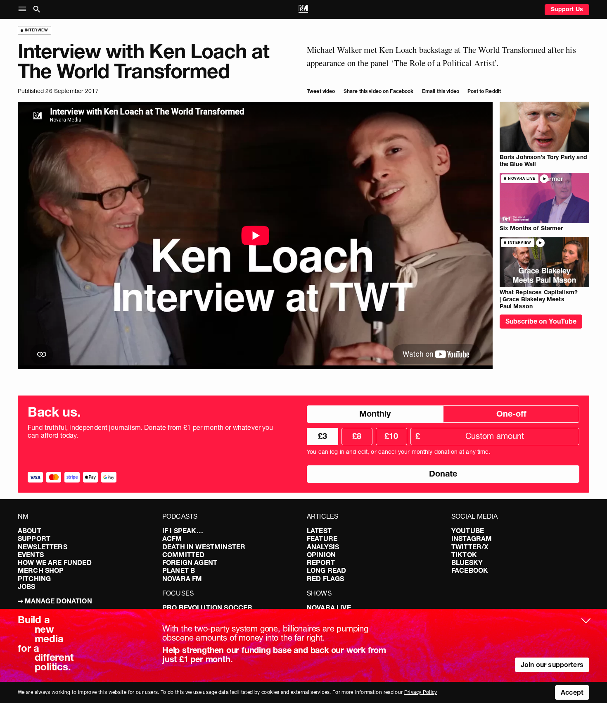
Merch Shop (41, 570)
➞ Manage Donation (55, 601)
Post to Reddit (484, 91)
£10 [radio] (391, 436)
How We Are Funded (55, 562)
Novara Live (329, 607)
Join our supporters (552, 664)
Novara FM (182, 578)
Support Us (567, 9)
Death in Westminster (203, 547)
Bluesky (467, 562)
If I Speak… (182, 531)
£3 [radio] (322, 436)
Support (34, 538)
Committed (183, 554)
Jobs (27, 586)
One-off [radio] (511, 414)
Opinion (321, 554)
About (29, 531)
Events (31, 554)
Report (321, 562)
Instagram (471, 538)
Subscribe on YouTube (540, 321)
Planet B (178, 570)
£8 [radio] (356, 436)
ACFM (172, 538)
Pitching (34, 578)
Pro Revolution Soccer (207, 607)
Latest (319, 531)
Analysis (323, 547)
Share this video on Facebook (379, 91)
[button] (24, 9)
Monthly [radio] (375, 414)
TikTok (464, 554)
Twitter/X (469, 547)
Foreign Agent (189, 562)
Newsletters (42, 547)
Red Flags (325, 578)
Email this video (440, 91)
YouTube (467, 531)
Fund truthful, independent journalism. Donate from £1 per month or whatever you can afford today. (150, 431)
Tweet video (321, 91)
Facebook (469, 570)
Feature (322, 538)
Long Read (326, 570)
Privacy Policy (420, 692)
